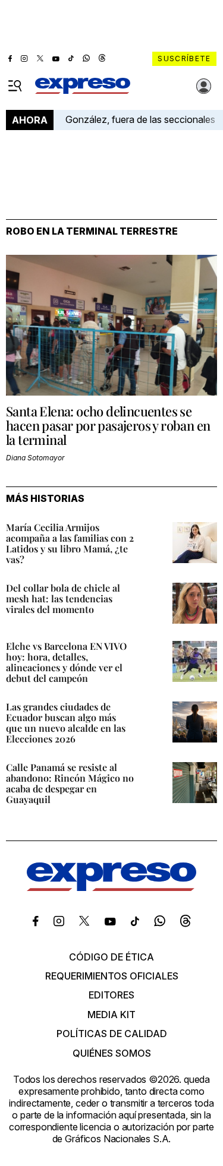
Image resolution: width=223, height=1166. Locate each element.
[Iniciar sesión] (204, 86)
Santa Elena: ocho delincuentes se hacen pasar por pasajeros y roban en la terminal (108, 425)
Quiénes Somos (112, 1053)
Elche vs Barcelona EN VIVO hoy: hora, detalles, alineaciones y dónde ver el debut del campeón (66, 662)
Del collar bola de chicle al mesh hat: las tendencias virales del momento (63, 598)
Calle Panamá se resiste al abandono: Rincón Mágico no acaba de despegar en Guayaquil (70, 783)
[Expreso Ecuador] (111, 887)
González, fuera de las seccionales (140, 119)
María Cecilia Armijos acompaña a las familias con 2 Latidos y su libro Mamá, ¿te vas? (70, 543)
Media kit (111, 1014)
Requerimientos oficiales (111, 976)
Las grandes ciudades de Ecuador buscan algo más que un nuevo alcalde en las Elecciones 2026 (65, 722)
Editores (111, 995)
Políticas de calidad (111, 1033)
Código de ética (111, 957)
